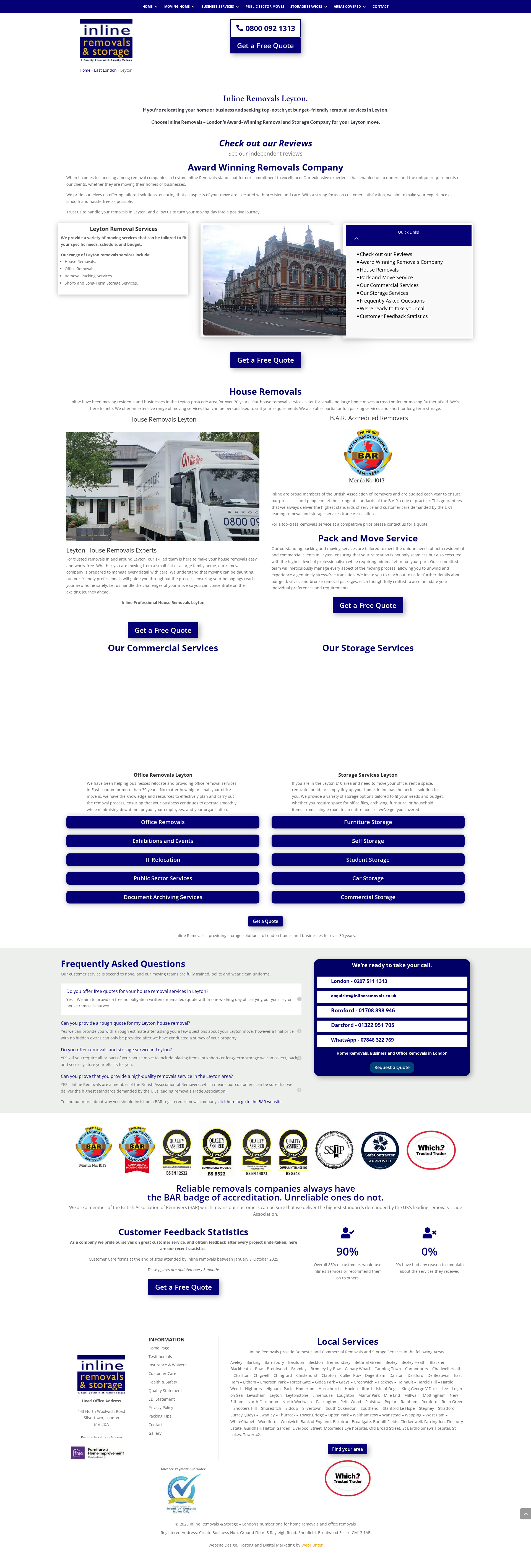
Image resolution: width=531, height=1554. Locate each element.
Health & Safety (163, 1382)
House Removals (379, 269)
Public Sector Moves (265, 7)
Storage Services (306, 7)
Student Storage (368, 859)
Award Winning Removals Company (401, 262)
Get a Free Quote (265, 45)
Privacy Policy (161, 1407)
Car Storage (368, 878)
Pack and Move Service (386, 277)
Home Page (159, 1348)
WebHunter (312, 1545)
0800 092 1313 (270, 28)
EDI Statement (162, 1399)
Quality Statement (165, 1390)
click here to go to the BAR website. (250, 1101)
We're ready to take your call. (393, 308)
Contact (381, 7)
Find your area (347, 1449)
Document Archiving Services (163, 897)
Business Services (217, 7)
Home (147, 7)
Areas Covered (347, 7)
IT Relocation (162, 859)
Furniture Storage (368, 822)
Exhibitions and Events (162, 841)
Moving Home (177, 7)
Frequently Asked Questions (392, 300)
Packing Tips (160, 1416)
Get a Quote (265, 921)
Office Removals (163, 822)
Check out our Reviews (386, 254)
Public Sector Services (163, 878)
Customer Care (162, 1373)
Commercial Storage (368, 897)
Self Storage (368, 841)
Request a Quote (392, 1067)
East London (105, 70)
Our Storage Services (384, 293)
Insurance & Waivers (168, 1364)
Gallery (155, 1433)
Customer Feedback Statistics (394, 316)
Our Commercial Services (389, 285)
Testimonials (160, 1356)
